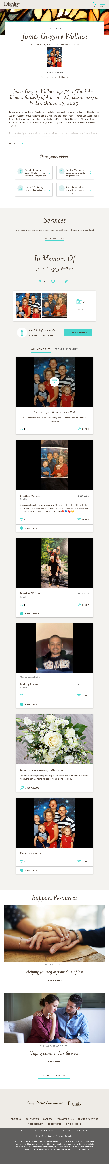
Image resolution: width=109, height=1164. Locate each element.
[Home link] (12, 4)
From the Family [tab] (66, 349)
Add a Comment (32, 528)
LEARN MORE (54, 980)
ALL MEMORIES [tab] (41, 349)
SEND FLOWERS (32, 788)
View (80, 309)
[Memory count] (40, 281)
